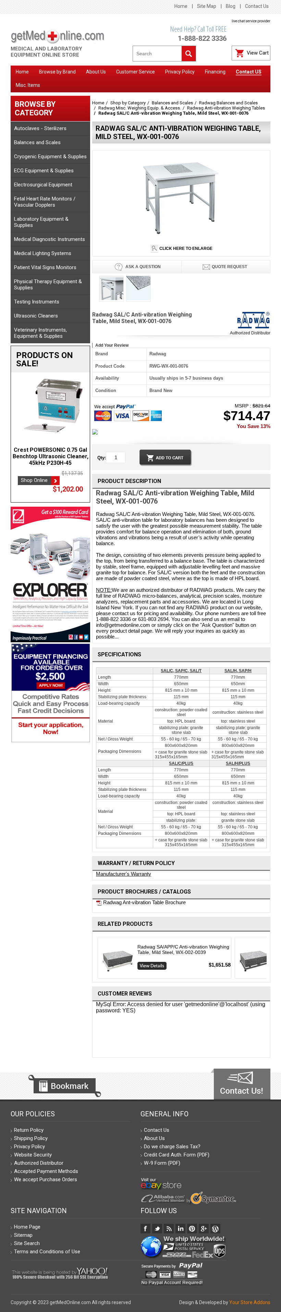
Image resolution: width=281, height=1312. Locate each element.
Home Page (27, 1227)
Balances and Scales (37, 142)
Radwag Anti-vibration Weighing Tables (226, 108)
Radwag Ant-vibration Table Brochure (144, 902)
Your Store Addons (249, 1302)
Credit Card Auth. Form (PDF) (176, 1155)
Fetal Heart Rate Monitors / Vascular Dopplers (44, 202)
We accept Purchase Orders (45, 1179)
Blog (230, 6)
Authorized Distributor (250, 333)
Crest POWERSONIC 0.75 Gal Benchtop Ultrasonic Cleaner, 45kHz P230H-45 (50, 456)
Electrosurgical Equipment (43, 185)
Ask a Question (142, 266)
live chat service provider (251, 21)
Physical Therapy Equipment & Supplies (48, 284)
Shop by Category (128, 102)
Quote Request (229, 266)
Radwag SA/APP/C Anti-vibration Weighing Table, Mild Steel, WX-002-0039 (183, 949)
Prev (95, 959)
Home (180, 6)
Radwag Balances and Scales (228, 102)
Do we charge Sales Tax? (172, 1146)
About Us (154, 1138)
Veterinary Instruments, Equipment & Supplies (40, 333)
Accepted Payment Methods (46, 1171)
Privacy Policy (29, 1146)
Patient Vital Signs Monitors (45, 267)
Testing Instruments (36, 302)
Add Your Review (112, 345)
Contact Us (257, 6)
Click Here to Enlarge (185, 248)
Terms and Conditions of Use (47, 1251)
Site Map (206, 6)
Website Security (33, 1155)
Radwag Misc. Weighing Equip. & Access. (139, 108)
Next (267, 959)
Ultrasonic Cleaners (36, 316)
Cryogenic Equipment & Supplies (50, 156)
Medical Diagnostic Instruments (49, 239)
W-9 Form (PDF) (162, 1163)
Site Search (27, 1243)
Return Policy (29, 1130)
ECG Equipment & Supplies (44, 171)
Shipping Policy (31, 1138)
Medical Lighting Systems (42, 253)
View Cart (258, 53)
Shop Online (34, 480)
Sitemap (23, 1235)
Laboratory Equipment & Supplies (41, 222)
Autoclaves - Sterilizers (40, 128)
